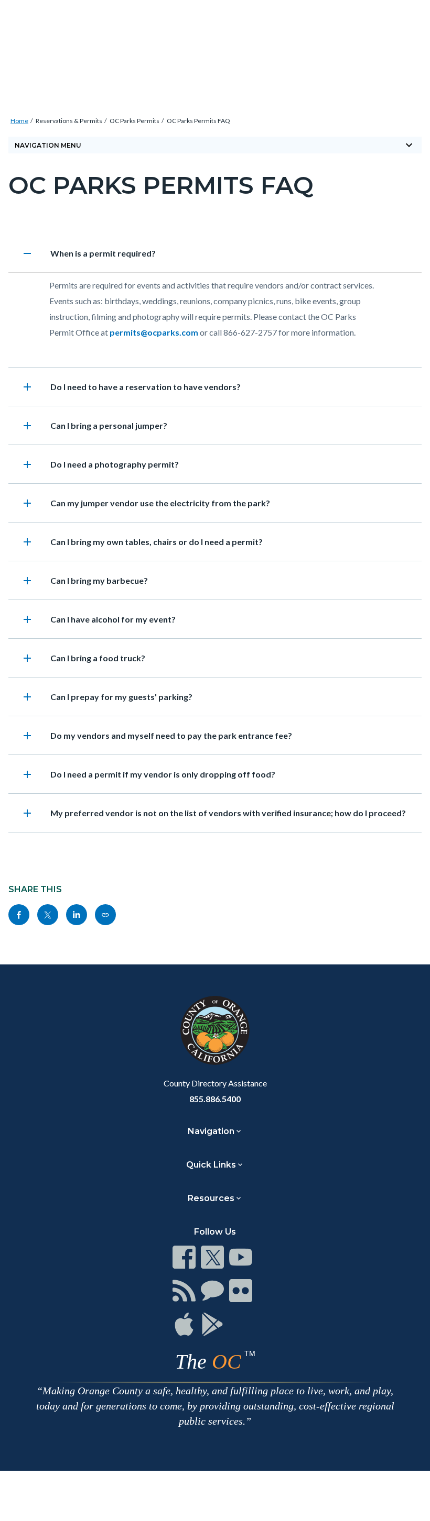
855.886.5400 (215, 1099)
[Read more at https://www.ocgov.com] (215, 1030)
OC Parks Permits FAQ (198, 121)
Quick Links (211, 1165)
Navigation (211, 1131)
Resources (211, 1198)
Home (19, 121)
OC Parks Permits (134, 121)
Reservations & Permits (69, 121)
